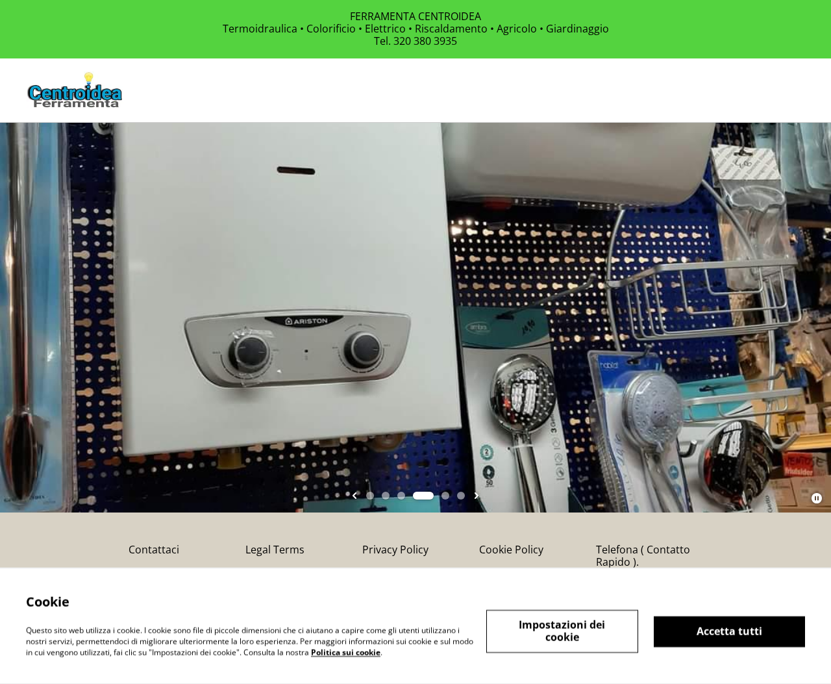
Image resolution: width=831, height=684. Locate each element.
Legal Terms (274, 549)
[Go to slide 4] (423, 496)
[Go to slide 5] (445, 496)
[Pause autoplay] (817, 498)
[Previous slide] (354, 495)
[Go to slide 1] (370, 496)
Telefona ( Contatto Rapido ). (643, 555)
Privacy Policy (395, 549)
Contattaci (154, 549)
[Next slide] (476, 495)
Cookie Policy (511, 549)
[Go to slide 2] (386, 496)
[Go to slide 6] (461, 496)
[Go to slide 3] (401, 496)
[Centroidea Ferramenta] (75, 90)
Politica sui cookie (345, 651)
